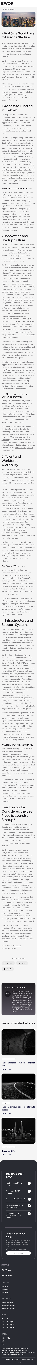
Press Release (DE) (8, 1322)
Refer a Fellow (6, 1338)
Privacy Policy (15, 1360)
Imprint (8, 1360)
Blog (3, 1344)
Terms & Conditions (27, 1360)
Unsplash (13, 948)
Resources (5, 1286)
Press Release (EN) (8, 1328)
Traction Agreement (8, 1309)
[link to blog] (18, 1042)
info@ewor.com (7, 1276)
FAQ (3, 1341)
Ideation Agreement (8, 1306)
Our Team (5, 1292)
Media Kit (5, 1319)
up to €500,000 (14, 200)
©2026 (19, 1363)
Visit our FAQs (18, 1253)
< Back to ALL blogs (9, 9)
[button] (33, 3)
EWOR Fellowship (7, 1303)
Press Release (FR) (8, 1325)
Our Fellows (5, 1289)
